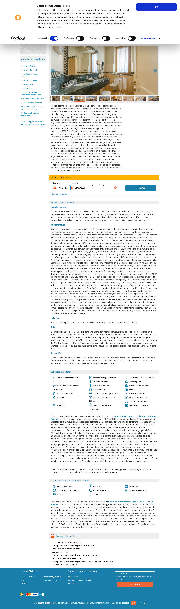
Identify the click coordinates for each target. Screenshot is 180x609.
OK (156, 7)
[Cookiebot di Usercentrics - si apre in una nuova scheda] (18, 38)
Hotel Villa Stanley (28, 66)
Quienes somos (28, 577)
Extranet (71, 583)
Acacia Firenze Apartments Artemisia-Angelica (32, 107)
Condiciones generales (52, 577)
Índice (24, 583)
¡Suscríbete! (135, 584)
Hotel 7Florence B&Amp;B (31, 102)
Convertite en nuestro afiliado (80, 580)
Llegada (56, 183)
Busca (141, 187)
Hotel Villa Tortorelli (29, 70)
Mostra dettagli (148, 38)
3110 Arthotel (26, 88)
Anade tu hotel (74, 577)
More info (142, 602)
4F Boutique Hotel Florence (32, 98)
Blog (23, 580)
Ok (133, 602)
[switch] (80, 38)
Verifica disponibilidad (63, 177)
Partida (74, 183)
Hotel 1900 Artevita (29, 80)
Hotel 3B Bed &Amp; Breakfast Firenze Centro (31, 93)
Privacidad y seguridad (52, 580)
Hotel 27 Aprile (27, 84)
